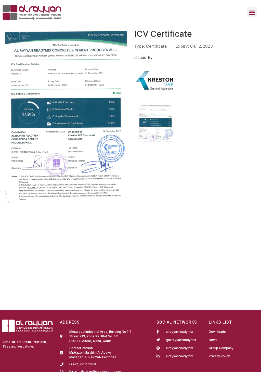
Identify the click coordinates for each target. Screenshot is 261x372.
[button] (252, 12)
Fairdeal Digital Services (26, 353)
